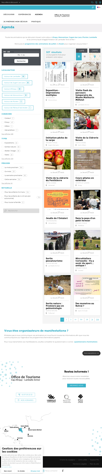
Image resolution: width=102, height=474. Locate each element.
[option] (82, 471)
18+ (81, 320)
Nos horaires (26, 400)
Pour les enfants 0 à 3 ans (17, 192)
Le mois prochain (13, 167)
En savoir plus (7, 467)
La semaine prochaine (15, 175)
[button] (8, 14)
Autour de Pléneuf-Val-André (17, 108)
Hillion (8, 126)
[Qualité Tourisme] (67, 398)
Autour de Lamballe (14, 76)
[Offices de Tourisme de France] (80, 398)
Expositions (11, 143)
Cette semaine (12, 179)
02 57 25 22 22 (26, 395)
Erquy (9, 122)
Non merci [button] (8, 471)
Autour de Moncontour (15, 95)
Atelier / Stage (12, 151)
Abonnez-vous (76, 385)
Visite (8, 155)
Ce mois (10, 171)
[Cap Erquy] (25, 378)
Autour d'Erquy (12, 89)
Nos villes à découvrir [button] (9, 2)
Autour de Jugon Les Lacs (16, 83)
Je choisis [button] (21, 471)
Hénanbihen (11, 130)
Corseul (9, 118)
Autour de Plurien (13, 101)
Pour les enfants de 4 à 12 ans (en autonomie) (22, 197)
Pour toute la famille (14, 202)
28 (87, 320)
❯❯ (97, 320)
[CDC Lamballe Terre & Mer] (51, 398)
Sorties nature (12, 147)
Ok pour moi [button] (35, 471)
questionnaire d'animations (85, 342)
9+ (76, 320)
